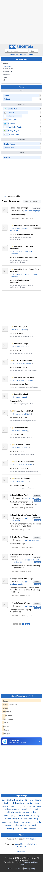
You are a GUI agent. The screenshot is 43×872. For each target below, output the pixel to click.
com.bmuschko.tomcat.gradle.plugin (22, 454)
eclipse (8, 809)
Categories (13, 54)
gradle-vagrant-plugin (32, 606)
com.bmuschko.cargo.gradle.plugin (21, 353)
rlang (34, 822)
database (36, 806)
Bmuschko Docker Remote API (26, 226)
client (36, 803)
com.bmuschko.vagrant (19, 481)
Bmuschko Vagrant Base (24, 377)
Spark (26, 844)
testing (10, 828)
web (26, 828)
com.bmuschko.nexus (18, 431)
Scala (17, 844)
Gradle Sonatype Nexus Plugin (24, 515)
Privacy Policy (29, 868)
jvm (16, 815)
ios (34, 812)
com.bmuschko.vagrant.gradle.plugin (22, 488)
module (24, 819)
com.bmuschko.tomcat (18, 448)
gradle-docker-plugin (31, 211)
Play (22, 844)
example (16, 809)
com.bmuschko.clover (18, 330)
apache (20, 800)
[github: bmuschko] (4, 80)
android (11, 800)
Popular (23, 54)
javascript (9, 815)
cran (25, 806)
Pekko (32, 844)
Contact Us (18, 868)
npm (31, 819)
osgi (36, 819)
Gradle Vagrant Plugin (21, 603)
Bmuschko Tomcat (22, 445)
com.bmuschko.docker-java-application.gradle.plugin (19, 261)
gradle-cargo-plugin (31, 540)
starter (35, 825)
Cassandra (21, 846)
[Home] (21, 48)
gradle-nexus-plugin (19, 519)
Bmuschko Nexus (21, 428)
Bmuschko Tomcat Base (24, 461)
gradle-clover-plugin (31, 498)
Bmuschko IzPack (21, 394)
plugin (16, 822)
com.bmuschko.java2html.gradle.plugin (23, 420)
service (16, 825)
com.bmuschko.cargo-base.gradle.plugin (23, 370)
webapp (32, 828)
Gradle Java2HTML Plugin (22, 579)
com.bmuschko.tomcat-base (21, 464)
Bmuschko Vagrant (22, 478)
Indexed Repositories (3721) (21, 696)
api (27, 800)
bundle (29, 803)
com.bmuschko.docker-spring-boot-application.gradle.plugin (22, 286)
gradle (18, 812)
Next (27, 624)
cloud (12, 806)
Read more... (22, 851)
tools (17, 828)
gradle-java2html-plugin (19, 583)
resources (26, 822)
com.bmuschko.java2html (20, 414)
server (8, 825)
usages (36, 208)
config (19, 806)
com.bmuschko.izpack (18, 397)
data (29, 806)
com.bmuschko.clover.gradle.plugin (21, 336)
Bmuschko (7, 66)
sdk (39, 822)
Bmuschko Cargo (21, 344)
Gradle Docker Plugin (19, 208)
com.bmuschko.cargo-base (20, 363)
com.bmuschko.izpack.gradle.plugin (22, 404)
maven (8, 819)
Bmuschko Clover (21, 327)
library (29, 815)
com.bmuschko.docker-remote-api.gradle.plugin (20, 238)
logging (36, 816)
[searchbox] (16, 51)
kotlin (22, 815)
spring (23, 825)
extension (25, 809)
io (31, 812)
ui (22, 828)
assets (38, 800)
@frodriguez (31, 839)
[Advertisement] (21, 21)
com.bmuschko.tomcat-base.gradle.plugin (24, 471)
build (7, 803)
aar (4, 800)
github (10, 812)
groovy (26, 812)
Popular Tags (21, 796)
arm (32, 800)
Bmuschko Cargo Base (22, 360)
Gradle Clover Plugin (20, 495)
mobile (16, 818)
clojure (5, 806)
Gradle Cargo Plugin (20, 537)
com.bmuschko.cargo (18, 347)
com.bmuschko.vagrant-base (21, 380)
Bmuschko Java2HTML (23, 411)
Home (4, 196)
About (31, 54)
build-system (18, 803)
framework (34, 809)
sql (29, 825)
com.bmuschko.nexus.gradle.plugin (21, 437)
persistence (7, 822)
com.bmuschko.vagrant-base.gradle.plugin (24, 387)
